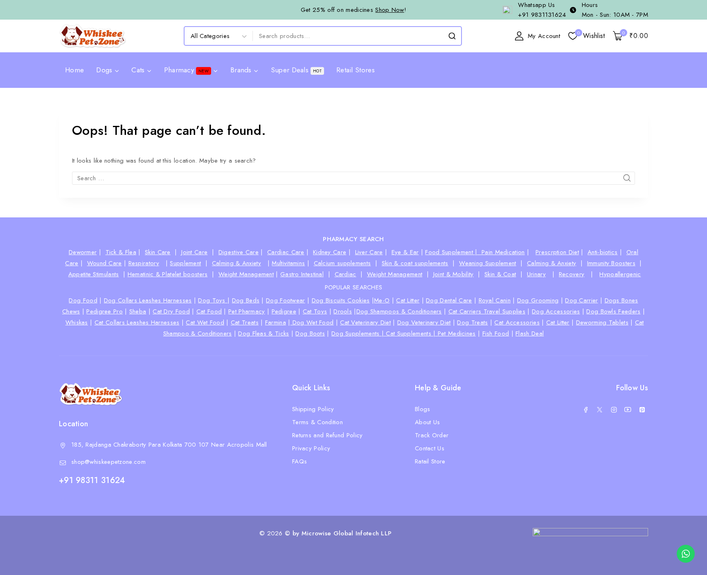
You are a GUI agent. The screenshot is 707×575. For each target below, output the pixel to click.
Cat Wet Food (205, 322)
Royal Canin (495, 300)
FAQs (299, 461)
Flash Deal (530, 333)
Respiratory (143, 263)
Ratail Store (430, 461)
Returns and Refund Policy (327, 435)
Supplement (185, 263)
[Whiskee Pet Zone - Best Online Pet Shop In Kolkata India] (92, 36)
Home (74, 70)
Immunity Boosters (611, 263)
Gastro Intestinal (302, 274)
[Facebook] (585, 410)
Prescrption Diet (557, 252)
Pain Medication (503, 252)
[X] (600, 410)
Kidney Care (329, 252)
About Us (427, 422)
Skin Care (158, 252)
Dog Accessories (556, 311)
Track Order (431, 435)
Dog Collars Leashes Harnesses (148, 300)
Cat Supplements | (411, 333)
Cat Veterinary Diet (365, 322)
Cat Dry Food (171, 311)
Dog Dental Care (449, 300)
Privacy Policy (311, 448)
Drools (342, 311)
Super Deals (296, 70)
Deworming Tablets (602, 322)
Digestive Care (238, 252)
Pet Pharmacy (246, 311)
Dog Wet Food (311, 322)
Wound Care (104, 263)
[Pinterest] (642, 410)
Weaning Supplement (487, 263)
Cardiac (345, 274)
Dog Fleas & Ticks (263, 333)
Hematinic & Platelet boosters (168, 274)
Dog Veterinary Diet (424, 322)
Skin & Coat (500, 274)
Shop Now (389, 9)
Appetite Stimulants (93, 274)
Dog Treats (472, 322)
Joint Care (194, 252)
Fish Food (495, 333)
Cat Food (209, 311)
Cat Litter (407, 300)
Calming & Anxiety (236, 263)
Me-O (382, 300)
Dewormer (83, 252)
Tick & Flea (121, 252)
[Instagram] (614, 410)
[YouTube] (628, 410)
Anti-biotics (603, 252)
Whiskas (76, 322)
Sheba (137, 311)
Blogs (422, 409)
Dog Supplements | (358, 333)
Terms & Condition (317, 422)
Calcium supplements (342, 263)
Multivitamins (288, 263)
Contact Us (429, 448)
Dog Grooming (538, 300)
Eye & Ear (405, 252)
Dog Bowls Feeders (613, 311)
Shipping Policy (313, 409)
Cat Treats (245, 322)
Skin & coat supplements (415, 263)
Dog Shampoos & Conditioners (399, 311)
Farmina (275, 322)
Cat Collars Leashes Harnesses (137, 322)
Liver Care (369, 252)
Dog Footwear (285, 300)
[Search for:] (353, 178)
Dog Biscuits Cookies (341, 300)
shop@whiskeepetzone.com (108, 461)
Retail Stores (355, 70)
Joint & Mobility (453, 274)
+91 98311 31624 (92, 480)
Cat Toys (315, 311)
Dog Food (83, 300)
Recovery (571, 274)
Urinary (536, 274)
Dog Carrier (581, 300)
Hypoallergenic (620, 274)
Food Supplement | (453, 252)
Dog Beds (245, 300)
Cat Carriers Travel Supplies (486, 311)
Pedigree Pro (104, 311)
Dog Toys (212, 300)
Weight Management (246, 274)
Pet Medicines (457, 333)
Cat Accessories (517, 322)
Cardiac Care (285, 252)
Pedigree (284, 311)
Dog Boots (310, 333)
